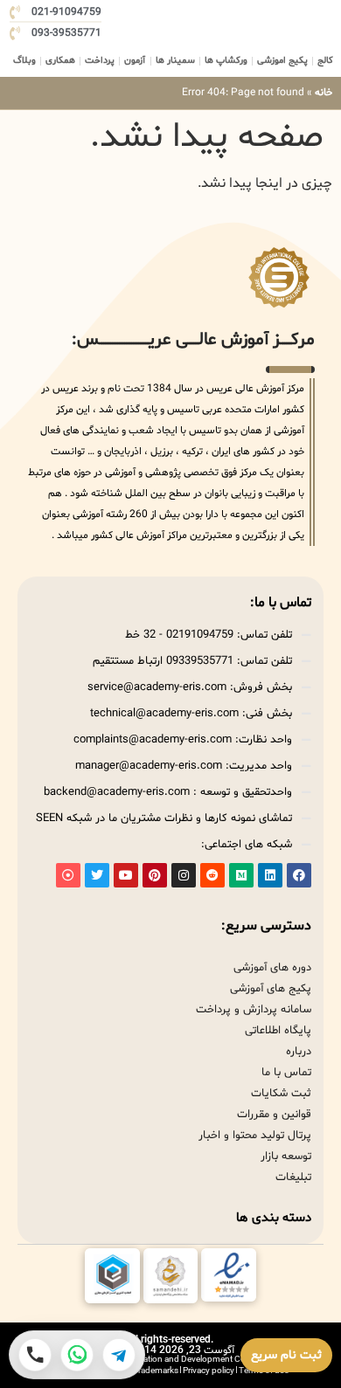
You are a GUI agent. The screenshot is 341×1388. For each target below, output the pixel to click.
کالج (325, 60)
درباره (298, 1052)
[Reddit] (212, 875)
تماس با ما (286, 1073)
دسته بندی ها (273, 1218)
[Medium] (241, 875)
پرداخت (100, 60)
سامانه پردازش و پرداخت (253, 1010)
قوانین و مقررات (274, 1114)
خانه (323, 93)
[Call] (35, 1354)
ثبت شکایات (281, 1093)
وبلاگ (24, 60)
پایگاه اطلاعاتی (278, 1031)
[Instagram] (183, 875)
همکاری (60, 60)
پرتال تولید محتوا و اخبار (254, 1135)
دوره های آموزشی (272, 968)
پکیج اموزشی (282, 60)
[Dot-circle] (68, 875)
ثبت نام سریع (286, 1355)
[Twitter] (97, 875)
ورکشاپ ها (226, 60)
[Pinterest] (155, 875)
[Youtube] (126, 875)
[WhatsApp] (77, 1354)
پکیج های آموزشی (270, 989)
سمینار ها (175, 60)
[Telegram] (119, 1354)
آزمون (134, 60)
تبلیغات (293, 1177)
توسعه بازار (286, 1156)
